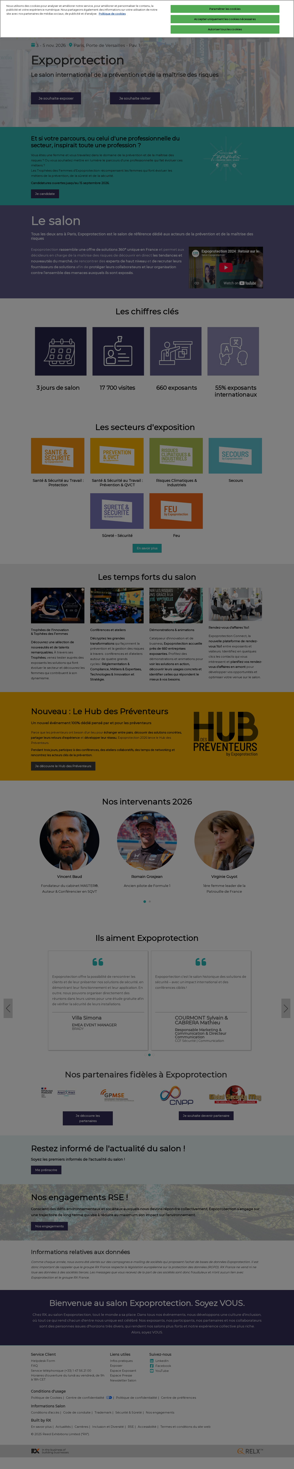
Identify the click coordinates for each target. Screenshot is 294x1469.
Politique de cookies (112, 13)
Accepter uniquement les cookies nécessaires (225, 19)
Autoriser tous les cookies (225, 29)
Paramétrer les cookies (224, 8)
